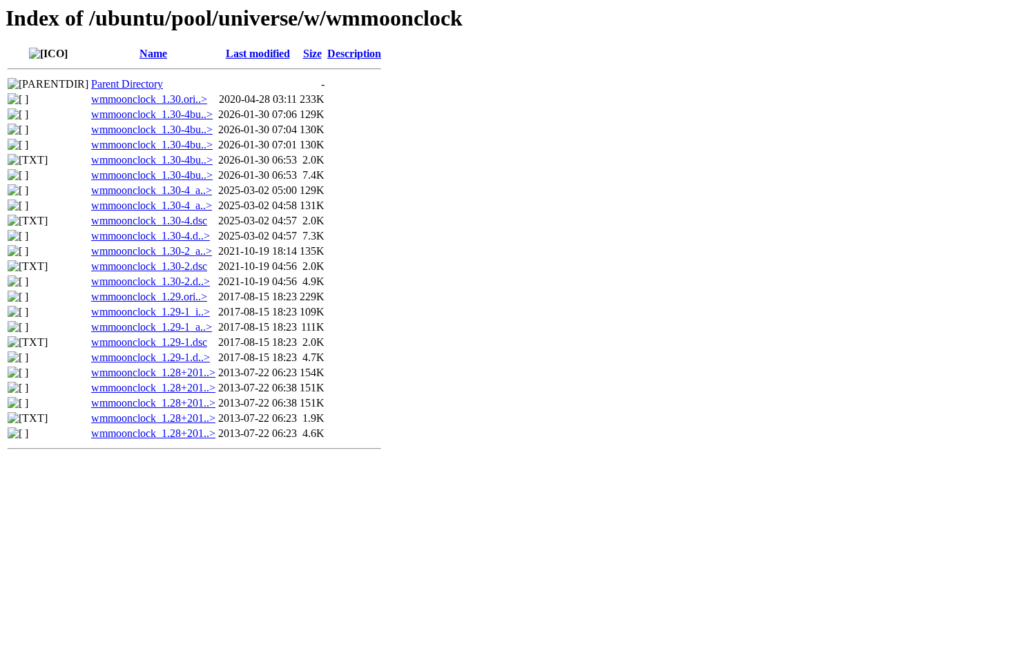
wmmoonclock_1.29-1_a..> (151, 327)
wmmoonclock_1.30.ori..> (149, 99)
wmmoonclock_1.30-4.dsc (149, 220)
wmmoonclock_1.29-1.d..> (150, 357)
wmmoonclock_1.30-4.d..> (150, 236)
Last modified (258, 53)
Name (153, 53)
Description (354, 53)
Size (312, 53)
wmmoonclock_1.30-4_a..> (151, 190)
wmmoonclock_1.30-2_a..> (151, 251)
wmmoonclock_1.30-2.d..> (150, 281)
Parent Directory (127, 84)
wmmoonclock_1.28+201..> (153, 372)
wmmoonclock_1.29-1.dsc (149, 342)
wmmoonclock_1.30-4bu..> (152, 114)
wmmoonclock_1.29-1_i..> (150, 312)
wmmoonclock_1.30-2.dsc (149, 266)
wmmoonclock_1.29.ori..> (149, 296)
